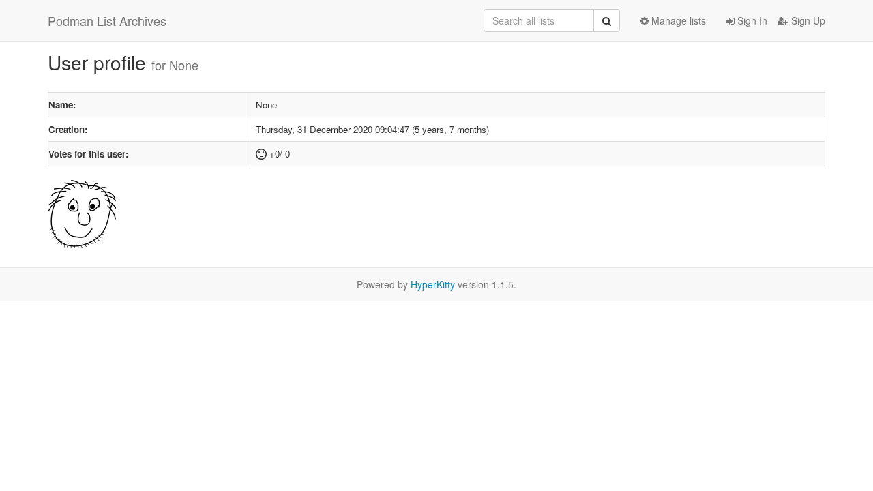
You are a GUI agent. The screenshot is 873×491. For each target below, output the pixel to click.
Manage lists (677, 20)
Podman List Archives (107, 20)
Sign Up (806, 20)
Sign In (751, 20)
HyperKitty (433, 284)
